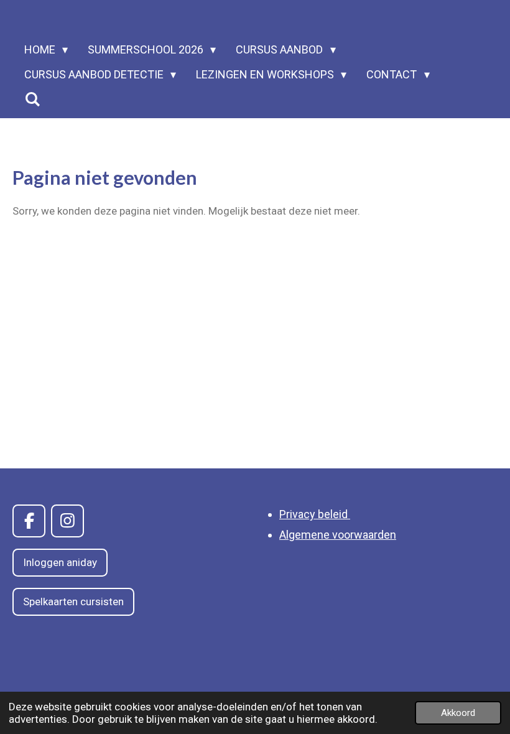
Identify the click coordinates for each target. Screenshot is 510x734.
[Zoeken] (32, 99)
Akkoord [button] (458, 712)
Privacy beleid (314, 514)
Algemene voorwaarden (337, 534)
